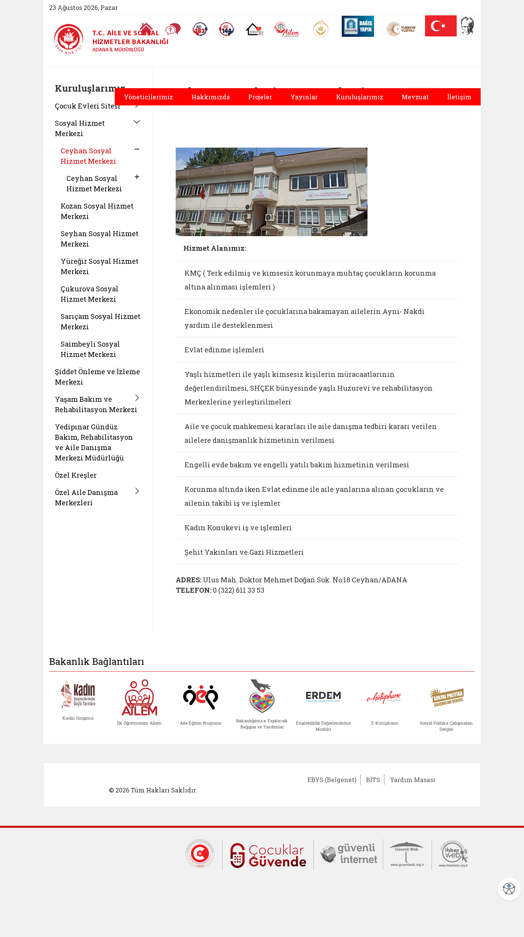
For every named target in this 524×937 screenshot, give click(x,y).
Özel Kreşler (76, 475)
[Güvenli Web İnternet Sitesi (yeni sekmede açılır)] (407, 852)
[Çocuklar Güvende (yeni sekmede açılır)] (268, 853)
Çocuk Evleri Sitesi (87, 105)
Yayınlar (304, 97)
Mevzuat (415, 97)
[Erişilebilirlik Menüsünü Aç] (509, 889)
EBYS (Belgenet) (331, 780)
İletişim (459, 97)
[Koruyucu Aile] (254, 29)
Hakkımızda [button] (210, 97)
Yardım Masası (412, 780)
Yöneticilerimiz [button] (148, 97)
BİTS (373, 780)
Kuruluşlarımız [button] (359, 97)
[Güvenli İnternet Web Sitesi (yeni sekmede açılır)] (348, 852)
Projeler (260, 97)
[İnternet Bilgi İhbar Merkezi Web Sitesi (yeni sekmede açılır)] (453, 852)
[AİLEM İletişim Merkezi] (287, 29)
